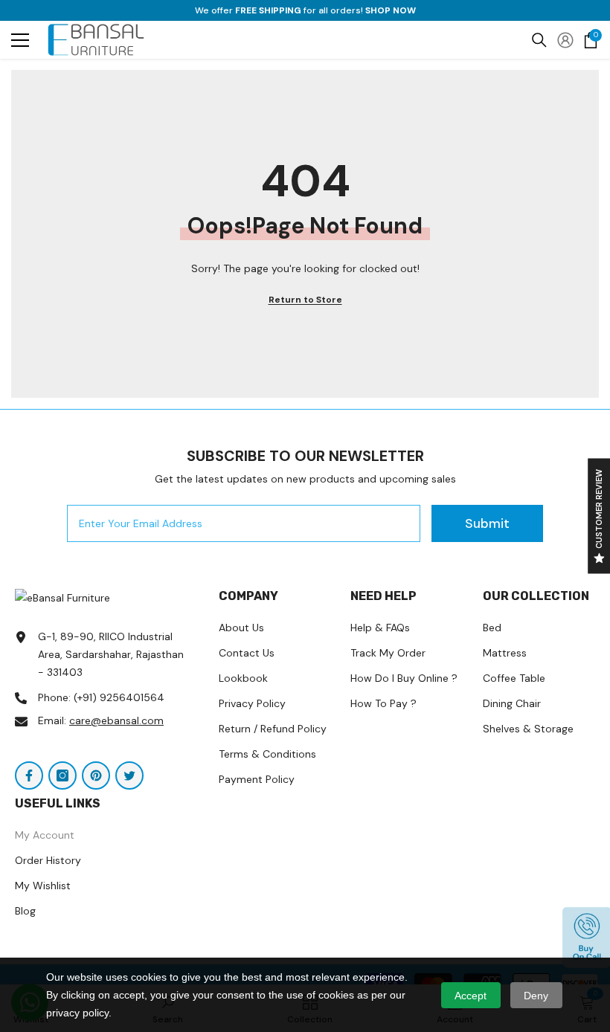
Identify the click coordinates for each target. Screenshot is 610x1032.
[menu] (20, 40)
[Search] (539, 40)
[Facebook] (29, 775)
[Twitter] (129, 775)
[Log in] (565, 40)
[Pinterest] (96, 775)
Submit (487, 523)
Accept (471, 996)
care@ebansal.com (116, 720)
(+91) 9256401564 (119, 697)
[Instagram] (62, 775)
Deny (536, 996)
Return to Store (305, 300)
